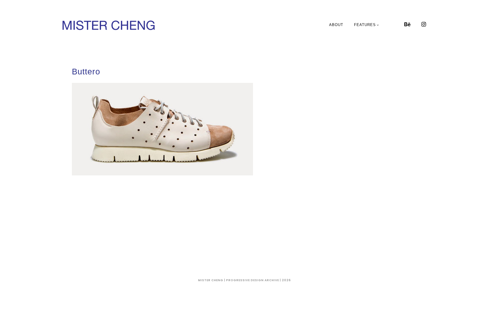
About (336, 25)
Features (365, 25)
